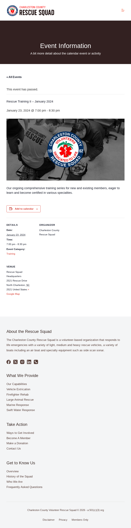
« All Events (14, 77)
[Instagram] (22, 362)
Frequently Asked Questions (24, 487)
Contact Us (13, 448)
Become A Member (18, 438)
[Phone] (36, 362)
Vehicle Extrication (18, 389)
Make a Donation (17, 443)
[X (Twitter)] (15, 362)
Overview (12, 471)
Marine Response (17, 405)
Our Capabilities (16, 384)
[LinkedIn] (29, 362)
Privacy (63, 519)
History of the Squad (19, 476)
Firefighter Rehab (17, 394)
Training (10, 253)
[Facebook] (8, 362)
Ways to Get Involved (20, 433)
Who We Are (14, 481)
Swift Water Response (20, 410)
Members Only (80, 519)
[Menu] (123, 10)
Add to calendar (24, 208)
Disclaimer (49, 519)
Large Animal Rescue (20, 399)
